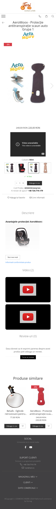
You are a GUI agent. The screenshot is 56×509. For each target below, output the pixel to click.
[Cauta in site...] (53, 16)
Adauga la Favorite (17, 197)
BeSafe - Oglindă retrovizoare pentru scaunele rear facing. (15, 412)
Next (52, 86)
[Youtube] (30, 447)
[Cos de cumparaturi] (46, 16)
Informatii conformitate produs (18, 262)
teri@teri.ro (29, 468)
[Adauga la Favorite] (23, 426)
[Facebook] (25, 447)
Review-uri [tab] (28, 336)
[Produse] (3, 17)
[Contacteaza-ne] (40, 16)
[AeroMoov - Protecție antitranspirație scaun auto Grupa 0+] (41, 396)
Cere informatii (38, 197)
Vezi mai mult (13, 257)
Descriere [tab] (28, 213)
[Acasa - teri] (28, 6)
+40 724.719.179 (29, 464)
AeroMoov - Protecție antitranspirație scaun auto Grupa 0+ (41, 412)
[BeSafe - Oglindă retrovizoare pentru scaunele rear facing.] (15, 396)
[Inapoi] (2, 22)
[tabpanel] (28, 83)
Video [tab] (28, 270)
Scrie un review (28, 357)
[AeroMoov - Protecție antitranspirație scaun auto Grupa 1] (28, 83)
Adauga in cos (34, 183)
